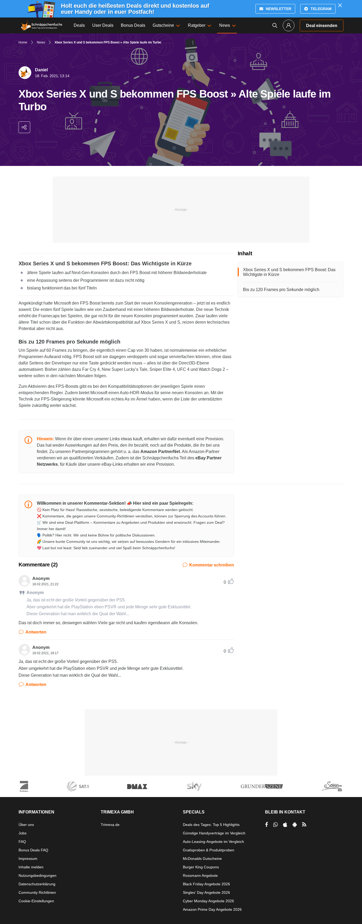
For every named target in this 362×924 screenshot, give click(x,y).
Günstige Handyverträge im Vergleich (214, 833)
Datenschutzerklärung (37, 884)
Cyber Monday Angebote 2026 (208, 901)
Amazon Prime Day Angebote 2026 (212, 909)
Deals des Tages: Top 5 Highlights (211, 824)
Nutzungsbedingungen (37, 875)
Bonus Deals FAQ (33, 850)
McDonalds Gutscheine (202, 858)
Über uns (26, 824)
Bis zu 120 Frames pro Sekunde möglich (281, 289)
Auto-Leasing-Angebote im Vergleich (213, 841)
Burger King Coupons (201, 867)
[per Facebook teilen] (266, 824)
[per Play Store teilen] (295, 824)
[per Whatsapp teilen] (275, 824)
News (41, 42)
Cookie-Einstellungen (36, 901)
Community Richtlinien (37, 892)
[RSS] (304, 824)
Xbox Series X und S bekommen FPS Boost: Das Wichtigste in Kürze (289, 272)
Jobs (23, 833)
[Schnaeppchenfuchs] (42, 25)
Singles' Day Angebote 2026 (206, 892)
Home (23, 42)
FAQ (22, 841)
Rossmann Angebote (200, 875)
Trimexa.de (110, 824)
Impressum (28, 858)
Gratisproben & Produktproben (208, 850)
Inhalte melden (31, 867)
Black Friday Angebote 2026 (206, 884)
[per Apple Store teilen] (285, 824)
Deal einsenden (321, 25)
